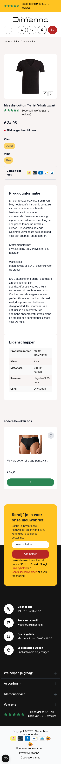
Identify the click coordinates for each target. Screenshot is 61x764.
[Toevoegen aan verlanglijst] (51, 435)
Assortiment (12, 683)
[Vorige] (45, 93)
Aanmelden (30, 554)
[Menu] (8, 30)
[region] (30, 76)
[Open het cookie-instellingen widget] (5, 758)
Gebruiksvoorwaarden (24, 572)
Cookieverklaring (30, 758)
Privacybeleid (19, 568)
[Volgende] (50, 93)
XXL (9, 161)
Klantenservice (15, 694)
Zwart (10, 146)
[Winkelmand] (52, 30)
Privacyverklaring (29, 753)
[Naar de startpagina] (30, 19)
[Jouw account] (42, 30)
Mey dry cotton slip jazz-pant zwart (27, 461)
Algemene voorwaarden (29, 749)
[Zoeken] (22, 30)
